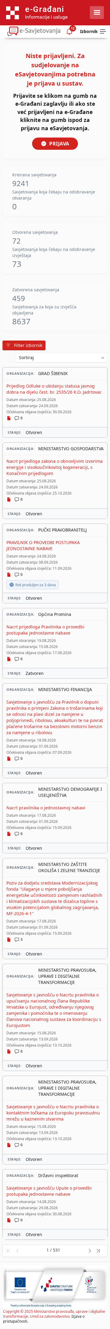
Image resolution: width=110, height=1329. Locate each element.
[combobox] (62, 358)
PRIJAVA (59, 143)
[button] (8, 1250)
